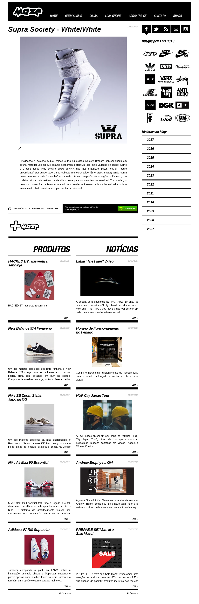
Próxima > (65, 593)
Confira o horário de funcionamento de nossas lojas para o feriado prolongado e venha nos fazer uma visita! (107, 376)
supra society (66, 168)
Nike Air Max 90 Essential (28, 462)
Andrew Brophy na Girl (94, 462)
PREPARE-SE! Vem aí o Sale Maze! (95, 532)
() (10, 208)
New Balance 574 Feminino (30, 328)
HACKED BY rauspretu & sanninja (28, 263)
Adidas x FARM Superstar (29, 530)
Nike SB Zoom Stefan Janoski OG (25, 397)
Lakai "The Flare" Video (94, 261)
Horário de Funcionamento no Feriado (97, 330)
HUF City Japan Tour (92, 395)
